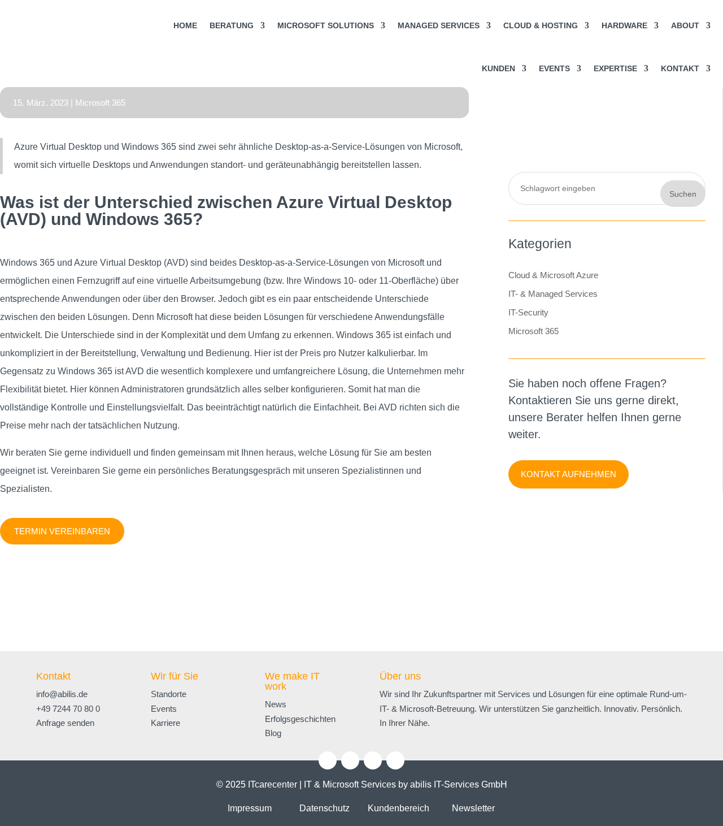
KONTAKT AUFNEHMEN (568, 474)
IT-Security (528, 312)
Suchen (682, 193)
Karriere (165, 723)
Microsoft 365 (100, 102)
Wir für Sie (174, 676)
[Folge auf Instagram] (350, 760)
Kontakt (53, 676)
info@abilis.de (62, 694)
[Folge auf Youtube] (373, 760)
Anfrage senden (65, 723)
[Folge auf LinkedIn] (328, 760)
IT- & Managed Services (553, 294)
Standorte (168, 694)
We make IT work (292, 681)
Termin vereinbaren (62, 531)
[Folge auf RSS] (395, 760)
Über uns (400, 676)
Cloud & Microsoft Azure (553, 275)
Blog (273, 733)
